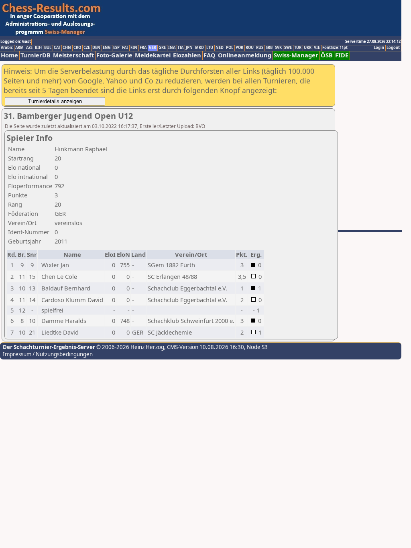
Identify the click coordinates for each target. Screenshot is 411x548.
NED (220, 47)
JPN (189, 47)
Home (9, 55)
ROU (250, 47)
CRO (77, 47)
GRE (162, 47)
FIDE (341, 55)
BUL (47, 47)
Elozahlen (187, 55)
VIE (317, 47)
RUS (259, 47)
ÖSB (327, 55)
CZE (86, 47)
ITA (180, 47)
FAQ (209, 55)
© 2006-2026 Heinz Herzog (129, 347)
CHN (67, 47)
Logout (393, 47)
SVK (278, 47)
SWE (288, 47)
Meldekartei (153, 55)
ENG (107, 47)
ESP (116, 47)
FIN (133, 47)
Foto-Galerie (114, 55)
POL (229, 47)
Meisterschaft (73, 55)
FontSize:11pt (335, 47)
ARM (19, 47)
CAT (57, 47)
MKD (199, 47)
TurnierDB (35, 55)
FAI (125, 47)
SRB (269, 47)
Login (379, 47)
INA (171, 47)
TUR (297, 47)
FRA (143, 47)
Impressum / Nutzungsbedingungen (48, 354)
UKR (307, 47)
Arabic (7, 47)
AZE (29, 47)
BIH (38, 47)
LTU (209, 47)
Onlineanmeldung (244, 55)
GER (152, 47)
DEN (96, 47)
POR (239, 47)
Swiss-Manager (296, 55)
